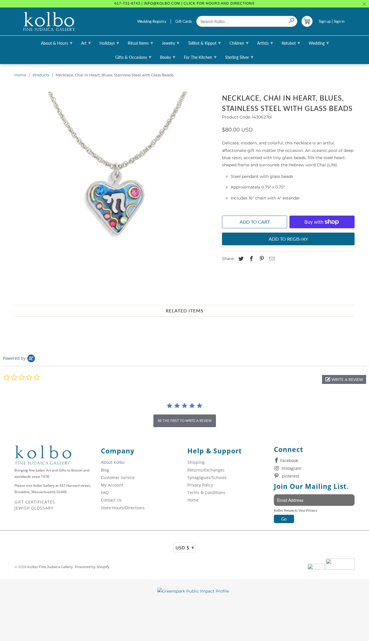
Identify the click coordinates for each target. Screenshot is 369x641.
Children (238, 42)
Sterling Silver (239, 57)
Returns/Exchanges (206, 470)
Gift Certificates (34, 502)
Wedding (319, 42)
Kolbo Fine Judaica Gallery (50, 567)
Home (20, 75)
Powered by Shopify (92, 567)
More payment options (322, 235)
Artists (265, 42)
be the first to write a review (185, 420)
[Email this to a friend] (271, 259)
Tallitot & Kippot (204, 42)
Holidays (109, 42)
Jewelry (170, 42)
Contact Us (111, 500)
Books (167, 57)
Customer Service (118, 477)
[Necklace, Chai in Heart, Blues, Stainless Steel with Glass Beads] (115, 191)
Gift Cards (183, 21)
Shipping (196, 462)
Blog (105, 470)
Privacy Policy (200, 485)
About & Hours (56, 42)
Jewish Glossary (34, 508)
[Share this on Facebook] (250, 259)
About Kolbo (113, 462)
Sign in (339, 21)
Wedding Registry (151, 21)
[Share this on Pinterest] (261, 259)
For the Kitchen (200, 57)
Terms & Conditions (206, 492)
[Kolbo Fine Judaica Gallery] (49, 21)
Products (41, 75)
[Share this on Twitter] (240, 259)
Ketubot (291, 42)
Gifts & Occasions (133, 57)
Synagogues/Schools (207, 477)
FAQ (105, 492)
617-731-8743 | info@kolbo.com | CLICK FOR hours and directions (184, 3)
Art (86, 42)
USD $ (185, 547)
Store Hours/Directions (123, 507)
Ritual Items (140, 42)
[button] (344, 379)
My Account (112, 485)
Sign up (325, 21)
